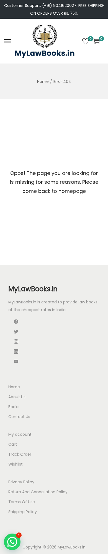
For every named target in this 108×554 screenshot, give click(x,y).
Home (43, 81)
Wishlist (15, 464)
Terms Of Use (21, 502)
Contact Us (19, 416)
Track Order (19, 454)
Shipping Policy (22, 511)
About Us (16, 397)
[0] (85, 41)
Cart (12, 444)
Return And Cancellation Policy (38, 492)
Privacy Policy (21, 482)
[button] (12, 542)
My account (20, 434)
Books (13, 406)
